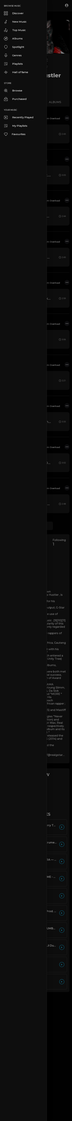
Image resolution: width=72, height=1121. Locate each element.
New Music (19, 21)
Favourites (18, 134)
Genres (17, 55)
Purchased (19, 99)
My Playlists (19, 125)
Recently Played (22, 117)
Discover (18, 13)
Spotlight (18, 47)
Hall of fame (20, 72)
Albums (17, 38)
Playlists (17, 63)
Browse (17, 90)
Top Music (19, 30)
